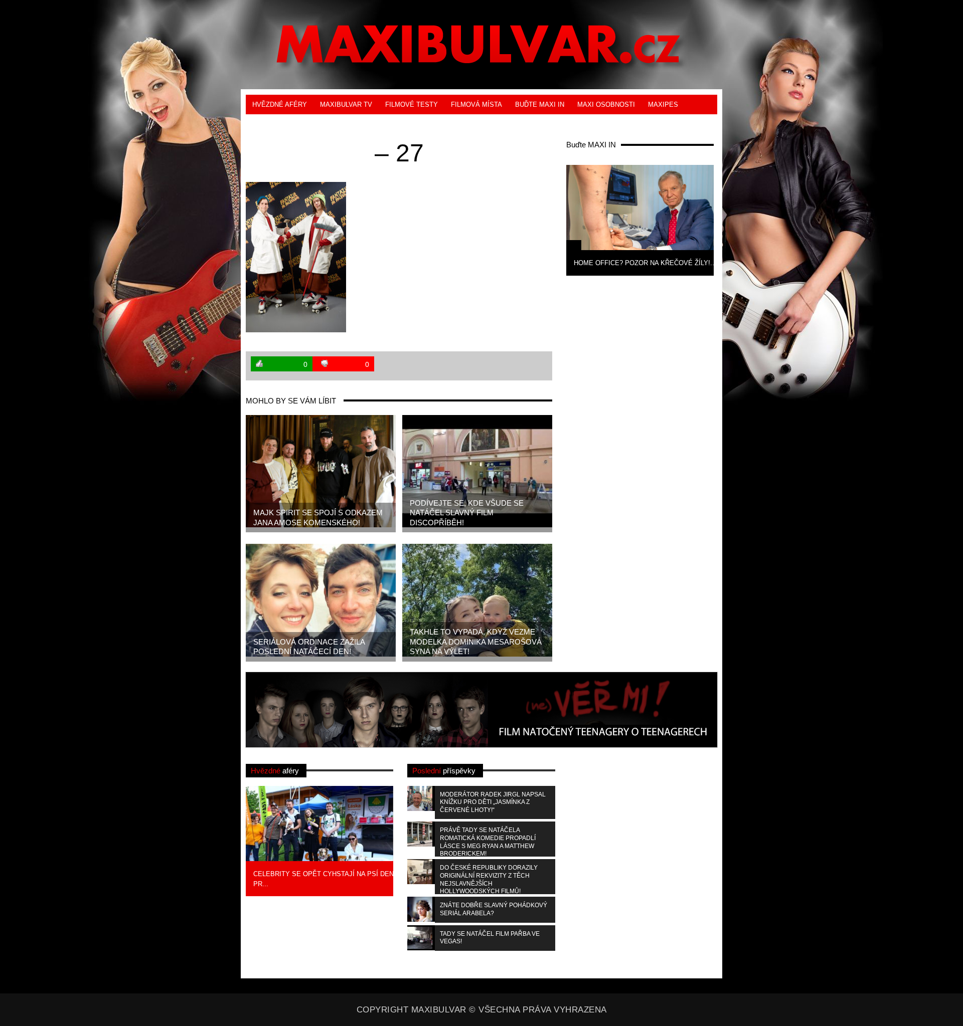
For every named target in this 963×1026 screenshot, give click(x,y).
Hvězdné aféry (279, 104)
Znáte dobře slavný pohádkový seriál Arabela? (493, 909)
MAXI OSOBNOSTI (606, 104)
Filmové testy (411, 104)
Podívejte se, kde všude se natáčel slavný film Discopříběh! (467, 513)
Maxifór (316, 124)
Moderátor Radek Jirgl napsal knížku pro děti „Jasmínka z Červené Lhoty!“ (493, 802)
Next (730, 219)
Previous (550, 219)
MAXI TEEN (270, 124)
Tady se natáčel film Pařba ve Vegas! (490, 937)
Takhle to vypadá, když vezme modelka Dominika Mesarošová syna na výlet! (476, 642)
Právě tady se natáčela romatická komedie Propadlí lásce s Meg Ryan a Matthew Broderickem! (488, 842)
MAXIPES (663, 104)
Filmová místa (476, 104)
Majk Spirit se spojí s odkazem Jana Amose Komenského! (318, 517)
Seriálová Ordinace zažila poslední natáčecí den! (309, 647)
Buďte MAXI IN (539, 104)
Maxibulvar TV (346, 104)
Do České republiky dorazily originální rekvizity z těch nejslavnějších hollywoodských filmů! (489, 879)
